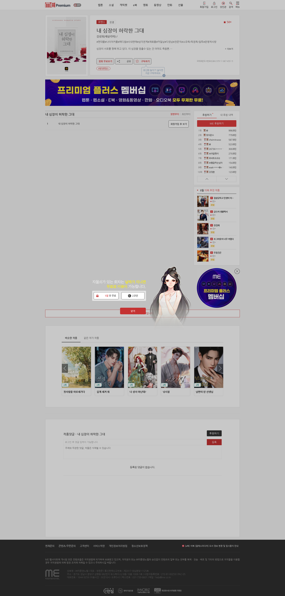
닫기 (133, 311)
